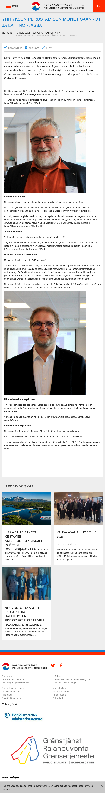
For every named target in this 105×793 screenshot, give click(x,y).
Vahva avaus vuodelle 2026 (77, 534)
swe (83, 5)
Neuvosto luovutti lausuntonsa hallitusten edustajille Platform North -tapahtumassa (24, 616)
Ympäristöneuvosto (11, 698)
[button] (8, 6)
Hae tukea (7, 694)
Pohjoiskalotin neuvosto (13, 688)
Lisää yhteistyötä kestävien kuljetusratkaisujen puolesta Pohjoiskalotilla (24, 540)
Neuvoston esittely (11, 691)
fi (78, 5)
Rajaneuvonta (59, 694)
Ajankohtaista (52, 32)
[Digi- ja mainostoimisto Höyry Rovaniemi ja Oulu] (10, 779)
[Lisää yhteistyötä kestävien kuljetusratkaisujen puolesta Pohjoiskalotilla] (26, 508)
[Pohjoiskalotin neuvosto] (57, 6)
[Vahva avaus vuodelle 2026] (78, 508)
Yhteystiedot (58, 698)
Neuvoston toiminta (61, 691)
